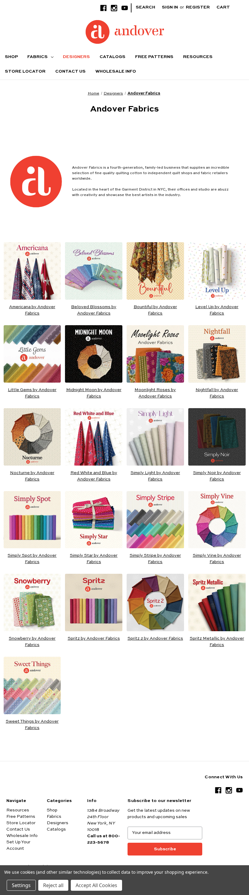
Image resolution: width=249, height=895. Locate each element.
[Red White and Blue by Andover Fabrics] (93, 437)
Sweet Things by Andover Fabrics (32, 724)
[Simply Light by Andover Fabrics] (155, 437)
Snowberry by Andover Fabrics (32, 641)
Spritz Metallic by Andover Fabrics (217, 641)
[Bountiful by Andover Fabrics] (155, 271)
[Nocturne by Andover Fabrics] (32, 437)
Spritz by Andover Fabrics (94, 638)
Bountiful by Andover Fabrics (155, 310)
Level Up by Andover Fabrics (216, 310)
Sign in (170, 7)
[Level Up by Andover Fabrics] (217, 271)
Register (198, 7)
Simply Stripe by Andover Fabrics (155, 558)
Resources (198, 57)
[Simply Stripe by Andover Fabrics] (155, 520)
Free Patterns (154, 57)
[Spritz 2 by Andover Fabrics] (155, 602)
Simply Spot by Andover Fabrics (32, 558)
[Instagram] (114, 8)
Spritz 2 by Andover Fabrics (155, 638)
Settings (21, 885)
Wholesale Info (115, 71)
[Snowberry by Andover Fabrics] (32, 602)
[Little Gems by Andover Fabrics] (32, 354)
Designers (76, 57)
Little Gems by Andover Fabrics (32, 393)
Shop (11, 57)
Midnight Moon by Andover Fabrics (93, 393)
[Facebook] (103, 8)
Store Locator (25, 71)
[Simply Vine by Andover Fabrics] (217, 520)
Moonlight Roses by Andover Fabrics (155, 393)
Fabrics (38, 57)
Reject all (53, 885)
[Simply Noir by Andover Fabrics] (217, 437)
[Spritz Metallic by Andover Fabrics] (217, 602)
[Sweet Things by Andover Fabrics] (32, 685)
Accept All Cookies (96, 885)
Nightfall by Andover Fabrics (217, 393)
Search (145, 7)
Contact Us (70, 71)
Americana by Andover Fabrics (32, 310)
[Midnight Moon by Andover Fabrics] (93, 354)
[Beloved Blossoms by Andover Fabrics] (93, 271)
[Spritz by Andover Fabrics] (93, 602)
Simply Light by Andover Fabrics (155, 476)
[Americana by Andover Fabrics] (32, 271)
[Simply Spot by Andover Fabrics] (32, 520)
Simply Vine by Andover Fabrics (217, 558)
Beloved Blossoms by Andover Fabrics (93, 310)
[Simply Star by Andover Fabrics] (93, 520)
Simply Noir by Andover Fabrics (217, 476)
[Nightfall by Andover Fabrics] (217, 354)
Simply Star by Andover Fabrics (94, 558)
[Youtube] (124, 8)
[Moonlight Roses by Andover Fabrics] (155, 354)
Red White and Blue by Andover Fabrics (93, 476)
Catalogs (112, 57)
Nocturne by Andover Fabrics (32, 476)
